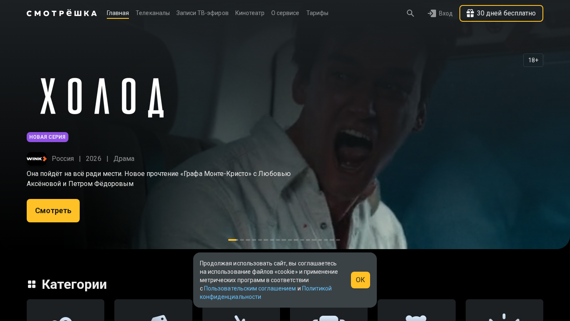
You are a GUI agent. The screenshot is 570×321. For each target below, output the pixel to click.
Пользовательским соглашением (250, 288)
